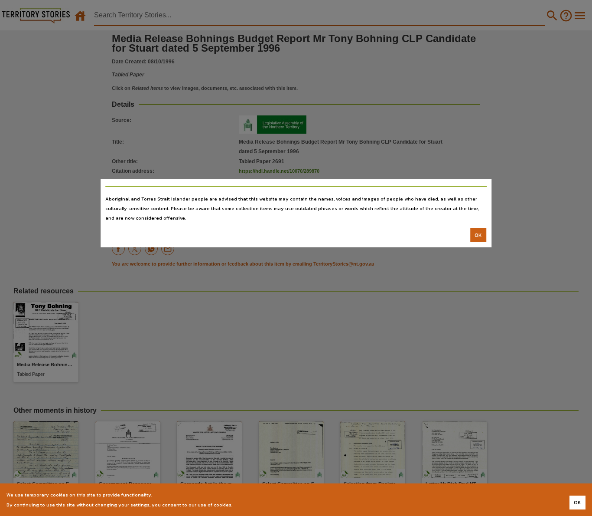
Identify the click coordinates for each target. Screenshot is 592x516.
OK (478, 235)
